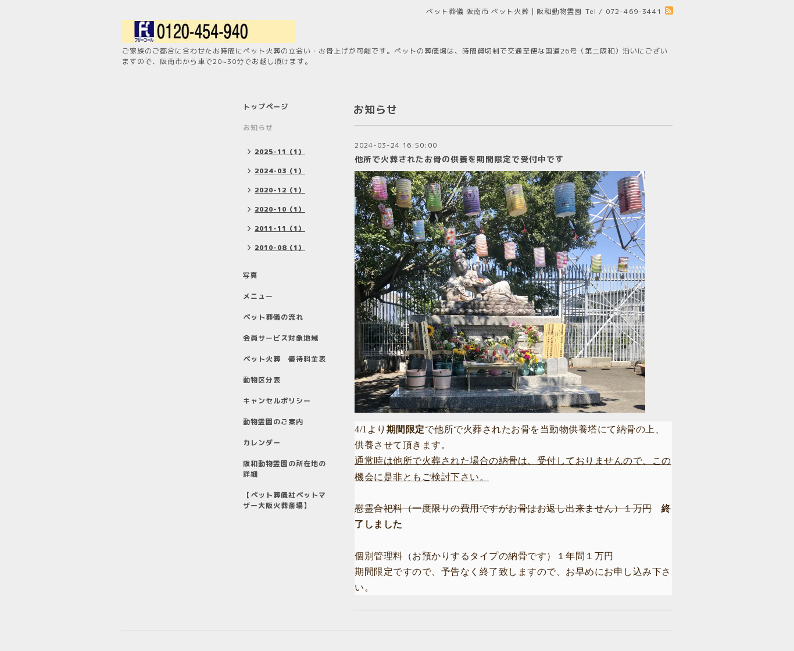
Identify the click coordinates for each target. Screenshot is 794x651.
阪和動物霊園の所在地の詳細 (284, 469)
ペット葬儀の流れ (273, 317)
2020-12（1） (280, 190)
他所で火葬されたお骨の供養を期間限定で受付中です (459, 158)
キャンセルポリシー (277, 401)
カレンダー (262, 443)
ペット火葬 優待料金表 (284, 359)
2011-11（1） (280, 228)
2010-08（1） (280, 247)
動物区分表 (262, 380)
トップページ (265, 107)
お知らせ (258, 128)
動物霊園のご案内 (273, 422)
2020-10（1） (280, 209)
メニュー (258, 296)
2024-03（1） (280, 171)
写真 (250, 275)
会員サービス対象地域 (281, 338)
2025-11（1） (280, 151)
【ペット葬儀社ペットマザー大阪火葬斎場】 (284, 500)
